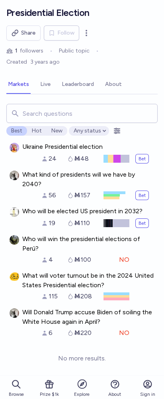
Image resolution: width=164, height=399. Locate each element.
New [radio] (56, 130)
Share (28, 32)
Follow (65, 32)
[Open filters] (117, 131)
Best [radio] (16, 130)
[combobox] (82, 113)
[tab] (18, 85)
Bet (142, 159)
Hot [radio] (37, 130)
